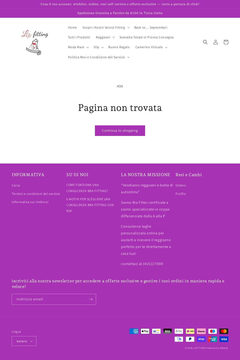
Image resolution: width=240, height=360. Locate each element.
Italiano (22, 341)
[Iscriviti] (91, 299)
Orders (181, 185)
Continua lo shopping (120, 130)
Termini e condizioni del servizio (36, 194)
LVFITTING (199, 347)
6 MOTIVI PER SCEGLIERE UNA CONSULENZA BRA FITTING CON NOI (90, 205)
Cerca (16, 185)
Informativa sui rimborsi (30, 202)
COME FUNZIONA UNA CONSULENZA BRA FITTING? (87, 188)
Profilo (181, 194)
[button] (105, 27)
